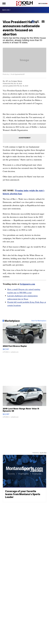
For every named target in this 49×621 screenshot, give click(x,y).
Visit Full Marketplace (38, 321)
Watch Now (42, 3)
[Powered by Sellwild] (43, 453)
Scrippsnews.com (27, 283)
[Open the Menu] (4, 3)
